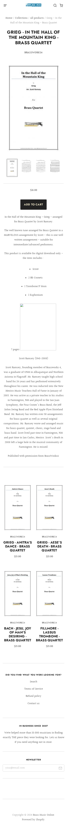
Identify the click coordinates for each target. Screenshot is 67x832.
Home (9, 18)
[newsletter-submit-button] (60, 769)
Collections (21, 18)
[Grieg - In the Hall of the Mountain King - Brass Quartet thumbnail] (12, 168)
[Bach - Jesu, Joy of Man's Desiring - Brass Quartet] (17, 611)
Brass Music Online (43, 815)
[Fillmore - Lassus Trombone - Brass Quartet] (49, 611)
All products (37, 18)
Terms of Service (33, 689)
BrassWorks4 (33, 53)
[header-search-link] (55, 5)
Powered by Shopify (33, 820)
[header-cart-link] (61, 5)
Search (33, 682)
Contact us (33, 703)
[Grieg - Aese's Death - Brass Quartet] (49, 523)
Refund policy (33, 696)
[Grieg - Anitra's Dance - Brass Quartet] (17, 523)
